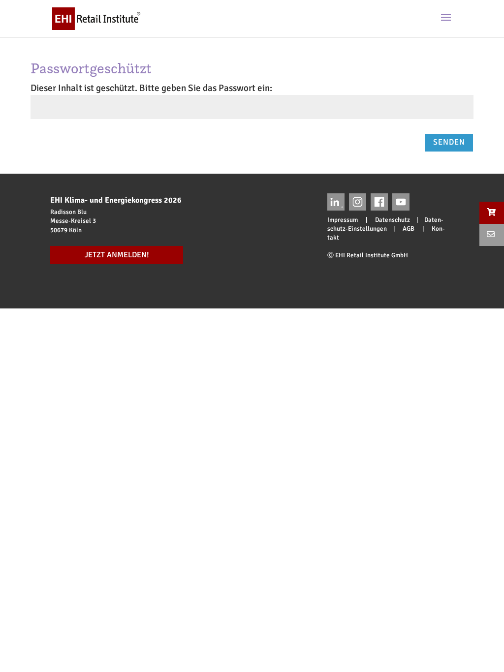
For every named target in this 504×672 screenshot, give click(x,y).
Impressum (345, 220)
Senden (449, 142)
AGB (408, 229)
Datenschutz (389, 220)
